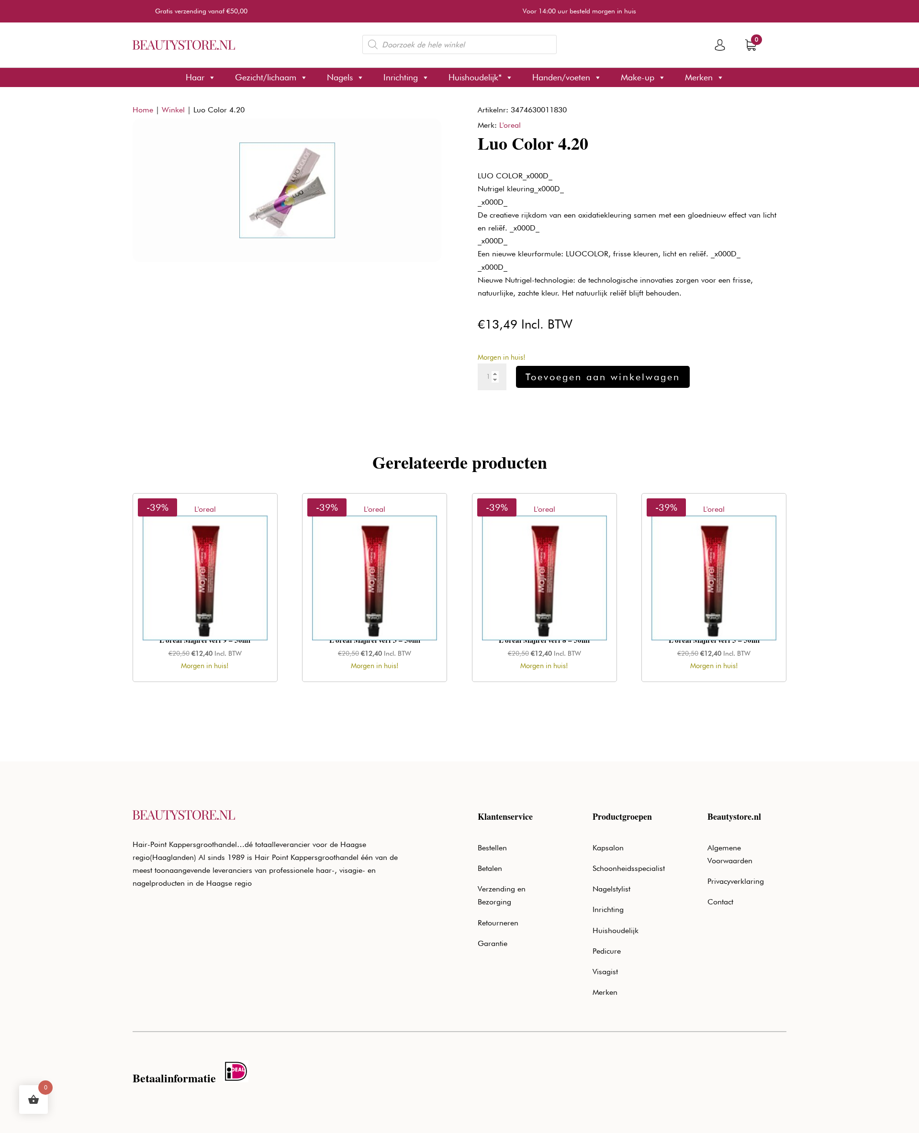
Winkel (173, 109)
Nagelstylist (611, 888)
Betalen (490, 868)
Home (143, 109)
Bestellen (492, 847)
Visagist (605, 971)
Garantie (492, 943)
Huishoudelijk (616, 930)
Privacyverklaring (735, 881)
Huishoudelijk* (475, 77)
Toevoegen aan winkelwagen (603, 377)
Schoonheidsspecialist (629, 868)
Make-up (637, 77)
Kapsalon (608, 847)
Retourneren (498, 922)
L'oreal (510, 125)
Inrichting (400, 77)
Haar (195, 77)
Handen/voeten (561, 77)
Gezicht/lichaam (265, 77)
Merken (699, 77)
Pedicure (607, 951)
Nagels (340, 77)
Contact (720, 901)
